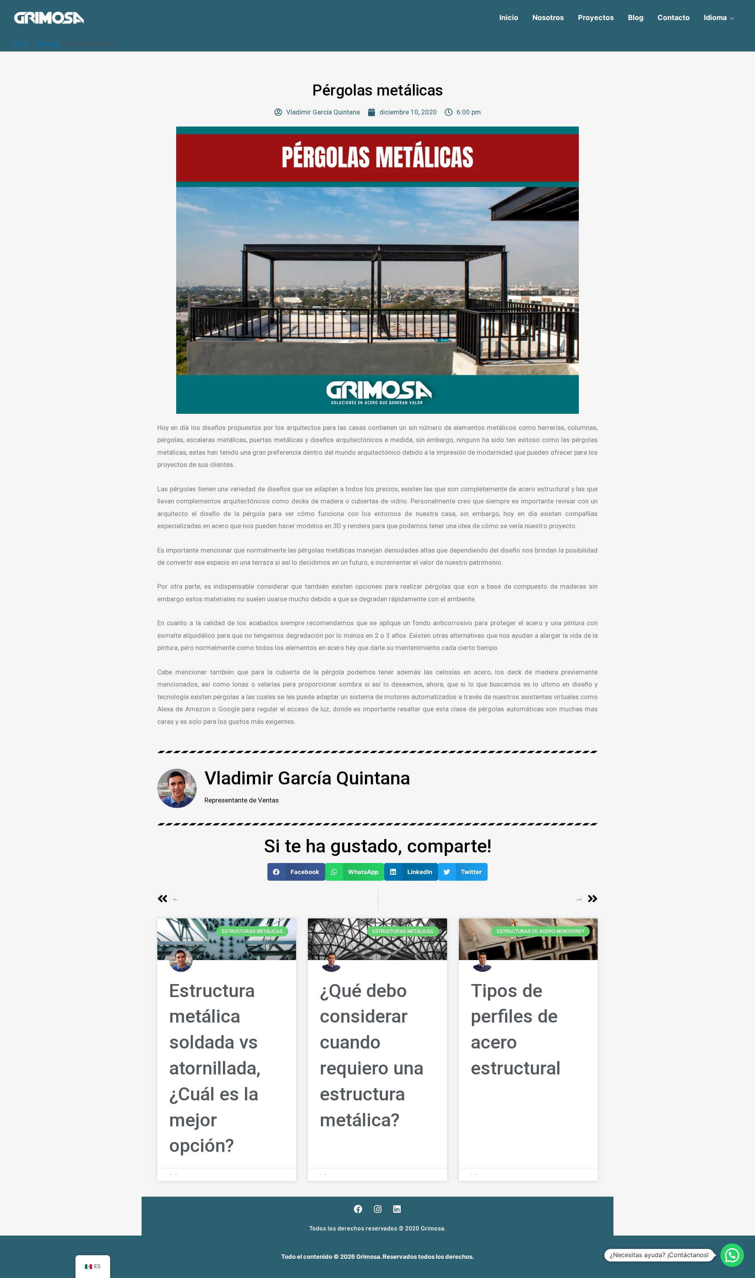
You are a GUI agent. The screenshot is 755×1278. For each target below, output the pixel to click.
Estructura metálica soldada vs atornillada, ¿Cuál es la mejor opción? (215, 1068)
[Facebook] (358, 1209)
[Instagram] (377, 1209)
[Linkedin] (396, 1209)
